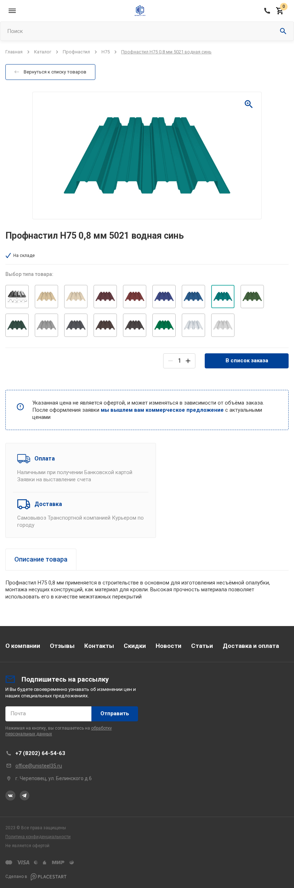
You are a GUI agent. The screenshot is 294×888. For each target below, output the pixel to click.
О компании (22, 645)
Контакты (99, 645)
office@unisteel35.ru (38, 766)
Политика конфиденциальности (38, 836)
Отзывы (62, 645)
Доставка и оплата (251, 645)
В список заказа (247, 360)
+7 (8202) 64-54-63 (40, 753)
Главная (14, 51)
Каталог (42, 51)
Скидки (135, 645)
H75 (105, 51)
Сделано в (16, 876)
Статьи (202, 645)
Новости (168, 645)
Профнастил (76, 51)
